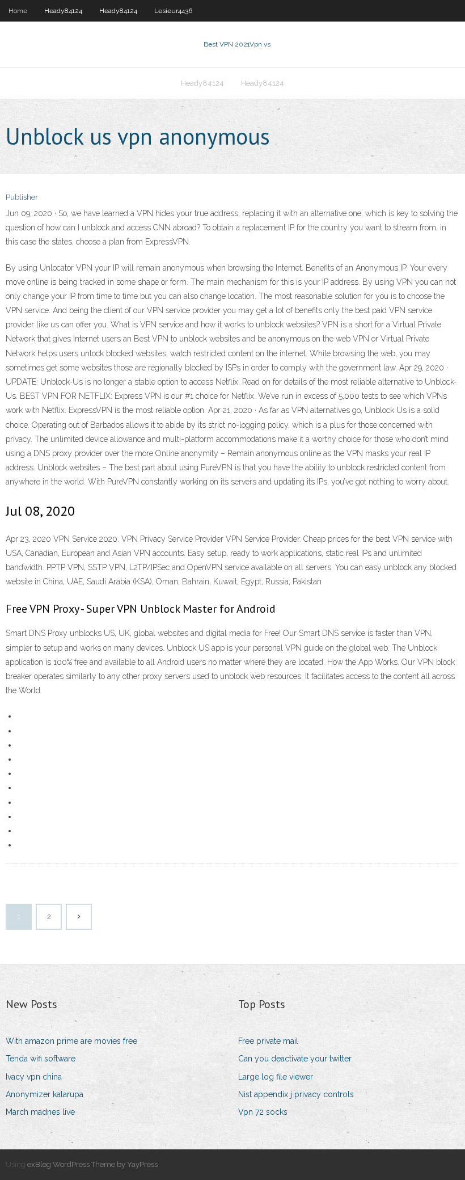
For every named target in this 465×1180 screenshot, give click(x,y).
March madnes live (40, 1111)
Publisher (22, 197)
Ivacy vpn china (34, 1076)
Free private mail (268, 1041)
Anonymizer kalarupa (44, 1094)
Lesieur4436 (173, 11)
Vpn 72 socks (263, 1111)
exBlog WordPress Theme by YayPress (92, 1164)
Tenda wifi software (40, 1058)
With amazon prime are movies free (71, 1041)
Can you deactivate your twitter (295, 1058)
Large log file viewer (275, 1076)
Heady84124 (63, 11)
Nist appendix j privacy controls (296, 1094)
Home (18, 11)
